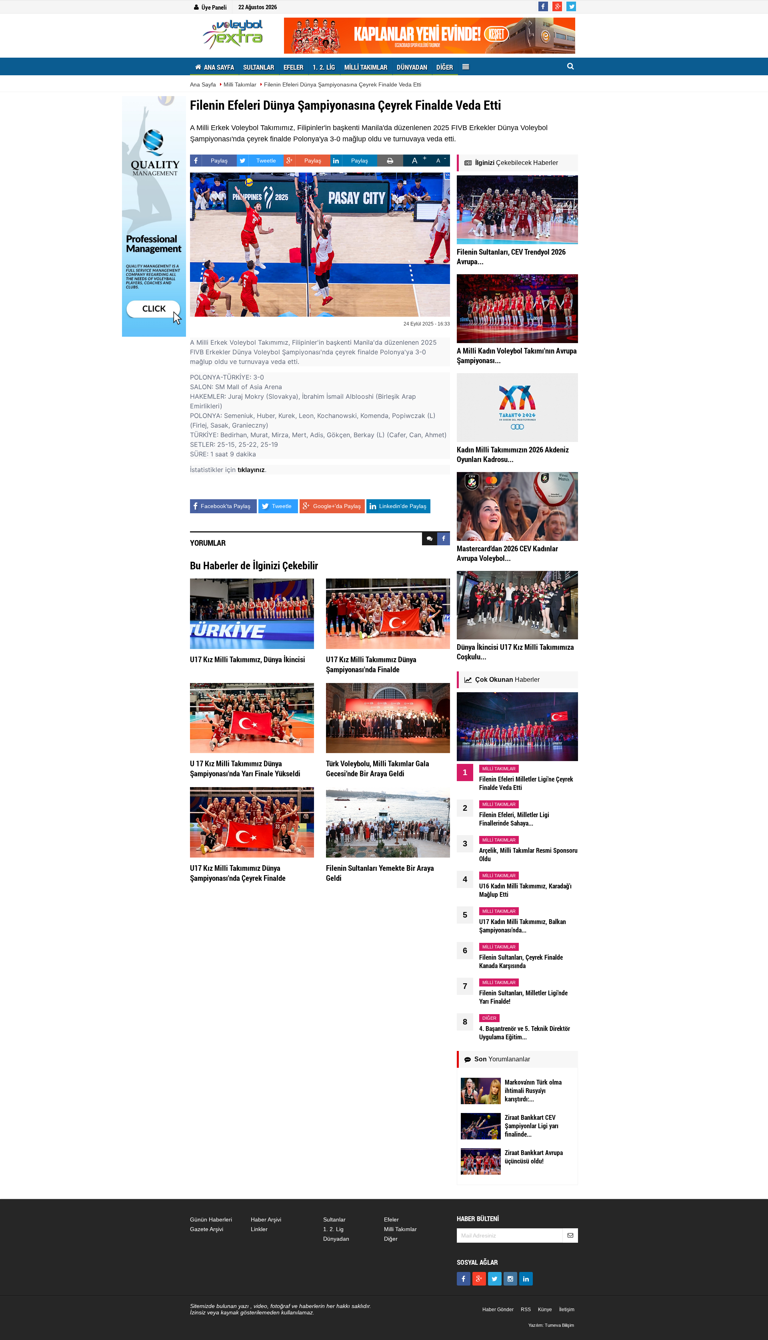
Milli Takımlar (240, 84)
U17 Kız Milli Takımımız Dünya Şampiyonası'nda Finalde (371, 664)
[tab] (429, 538)
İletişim (566, 1309)
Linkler (259, 1229)
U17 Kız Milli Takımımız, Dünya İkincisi (247, 659)
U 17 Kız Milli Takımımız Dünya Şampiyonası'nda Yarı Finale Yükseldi (245, 768)
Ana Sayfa (203, 84)
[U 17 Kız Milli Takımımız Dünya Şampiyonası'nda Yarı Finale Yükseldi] (252, 717)
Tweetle (266, 160)
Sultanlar (334, 1219)
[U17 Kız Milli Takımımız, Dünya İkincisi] (252, 613)
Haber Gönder (498, 1309)
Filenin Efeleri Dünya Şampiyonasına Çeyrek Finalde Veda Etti (342, 84)
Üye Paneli (214, 7)
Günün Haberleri (211, 1219)
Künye (545, 1309)
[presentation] (429, 538)
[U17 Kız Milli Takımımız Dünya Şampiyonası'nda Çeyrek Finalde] (252, 822)
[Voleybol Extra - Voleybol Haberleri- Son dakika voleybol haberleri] (234, 34)
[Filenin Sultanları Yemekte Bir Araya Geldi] (388, 822)
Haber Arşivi (266, 1219)
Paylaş (219, 160)
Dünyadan (336, 1239)
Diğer (391, 1239)
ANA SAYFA (218, 67)
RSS (526, 1309)
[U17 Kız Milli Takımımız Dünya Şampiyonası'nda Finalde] (388, 613)
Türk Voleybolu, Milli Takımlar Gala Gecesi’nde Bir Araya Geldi (377, 768)
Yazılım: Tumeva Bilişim (551, 1325)
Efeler (391, 1219)
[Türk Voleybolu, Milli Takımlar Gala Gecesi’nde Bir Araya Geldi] (388, 717)
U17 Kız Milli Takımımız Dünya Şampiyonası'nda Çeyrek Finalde (238, 873)
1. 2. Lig (333, 1229)
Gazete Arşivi (206, 1229)
